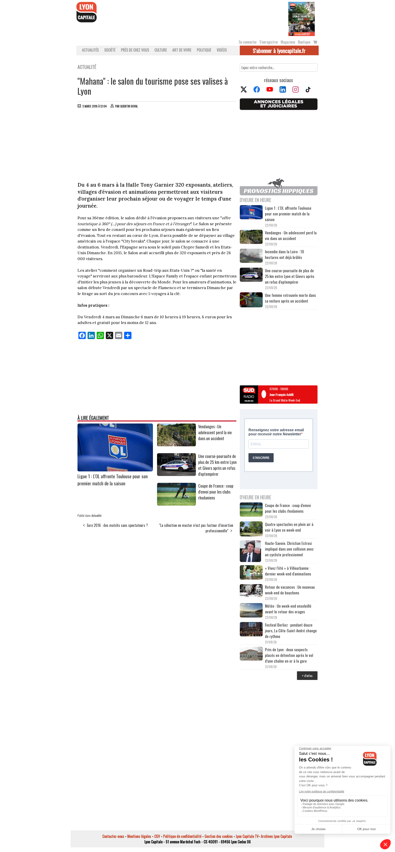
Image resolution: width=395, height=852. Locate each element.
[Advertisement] (157, 146)
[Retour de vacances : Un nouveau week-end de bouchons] (251, 591)
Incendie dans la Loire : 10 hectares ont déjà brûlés (284, 254)
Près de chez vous (135, 50)
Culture (161, 50)
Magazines (288, 42)
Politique (204, 50)
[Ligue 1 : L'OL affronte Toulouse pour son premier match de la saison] (115, 470)
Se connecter (248, 42)
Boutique (304, 42)
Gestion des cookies (219, 836)
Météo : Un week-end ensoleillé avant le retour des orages (288, 608)
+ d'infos (307, 675)
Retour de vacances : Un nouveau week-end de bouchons (290, 590)
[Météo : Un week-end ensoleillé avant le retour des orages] (251, 611)
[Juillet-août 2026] (301, 18)
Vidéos (222, 50)
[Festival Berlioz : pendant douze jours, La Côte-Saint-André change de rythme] (251, 630)
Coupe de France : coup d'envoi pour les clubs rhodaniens (215, 492)
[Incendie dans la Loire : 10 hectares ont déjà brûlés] (251, 256)
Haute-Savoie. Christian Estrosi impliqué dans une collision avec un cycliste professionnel (289, 548)
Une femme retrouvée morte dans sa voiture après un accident (290, 298)
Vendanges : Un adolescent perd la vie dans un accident (215, 432)
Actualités (90, 50)
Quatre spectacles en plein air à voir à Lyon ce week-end (289, 527)
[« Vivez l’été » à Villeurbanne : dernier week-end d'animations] (251, 572)
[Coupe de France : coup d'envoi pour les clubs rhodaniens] (176, 504)
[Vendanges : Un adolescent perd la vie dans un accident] (176, 444)
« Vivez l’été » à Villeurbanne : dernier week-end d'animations (288, 571)
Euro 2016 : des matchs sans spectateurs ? (117, 525)
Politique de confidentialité (182, 836)
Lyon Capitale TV (247, 836)
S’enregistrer (268, 42)
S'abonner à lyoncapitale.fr (279, 50)
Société (109, 50)
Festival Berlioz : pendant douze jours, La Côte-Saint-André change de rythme (291, 630)
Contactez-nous (113, 836)
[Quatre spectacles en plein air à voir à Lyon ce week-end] (251, 529)
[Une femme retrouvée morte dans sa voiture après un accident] (251, 300)
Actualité (96, 515)
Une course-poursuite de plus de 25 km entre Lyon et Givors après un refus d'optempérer (217, 465)
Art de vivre (181, 50)
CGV (157, 836)
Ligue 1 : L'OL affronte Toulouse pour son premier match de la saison (112, 480)
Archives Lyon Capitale (276, 836)
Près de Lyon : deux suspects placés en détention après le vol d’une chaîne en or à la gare (289, 655)
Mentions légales (139, 836)
